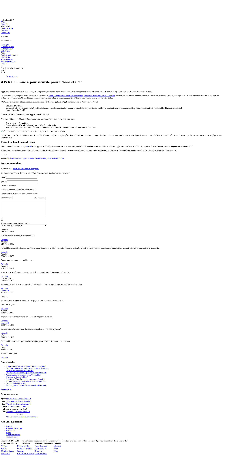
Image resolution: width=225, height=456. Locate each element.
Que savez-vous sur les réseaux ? (18, 399)
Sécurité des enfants (8, 61)
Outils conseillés (7, 28)
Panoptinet (5, 291)
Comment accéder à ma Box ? (17, 407)
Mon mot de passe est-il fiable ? (18, 412)
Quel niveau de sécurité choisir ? (18, 404)
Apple (8, 158)
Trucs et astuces (7, 59)
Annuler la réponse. (31, 169)
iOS (34, 158)
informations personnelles (23, 158)
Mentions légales (7, 451)
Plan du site (5, 454)
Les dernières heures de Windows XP (19, 371)
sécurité (52, 158)
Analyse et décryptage (9, 55)
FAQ (3, 22)
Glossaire (4, 24)
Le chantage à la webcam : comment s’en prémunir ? (25, 379)
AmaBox (4, 31)
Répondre (4, 240)
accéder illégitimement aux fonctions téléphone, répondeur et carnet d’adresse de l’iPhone (82, 96)
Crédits (4, 448)
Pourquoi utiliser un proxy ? (16, 383)
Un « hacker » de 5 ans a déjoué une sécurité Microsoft (26, 373)
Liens (56, 451)
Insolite (3, 64)
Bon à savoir (5, 57)
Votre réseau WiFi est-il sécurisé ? (18, 401)
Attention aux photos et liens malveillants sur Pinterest (25, 381)
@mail (3, 181)
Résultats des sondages (25, 454)
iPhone (38, 158)
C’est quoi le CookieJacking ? (17, 377)
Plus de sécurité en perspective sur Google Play (23, 375)
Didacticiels (5, 51)
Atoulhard (18, 168)
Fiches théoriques (7, 47)
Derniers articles (23, 446)
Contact (4, 446)
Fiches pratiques (7, 49)
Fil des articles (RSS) (25, 448)
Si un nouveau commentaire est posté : (15, 223)
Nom (3, 177)
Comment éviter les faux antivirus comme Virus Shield (26, 366)
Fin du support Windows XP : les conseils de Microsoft (26, 385)
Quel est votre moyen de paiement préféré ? (22, 417)
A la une (9, 426)
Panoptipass (5, 33)
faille (12, 158)
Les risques (5, 45)
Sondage (20, 451)
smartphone (59, 158)
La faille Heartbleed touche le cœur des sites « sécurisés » (27, 369)
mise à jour (45, 158)
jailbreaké (28, 146)
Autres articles (6, 389)
